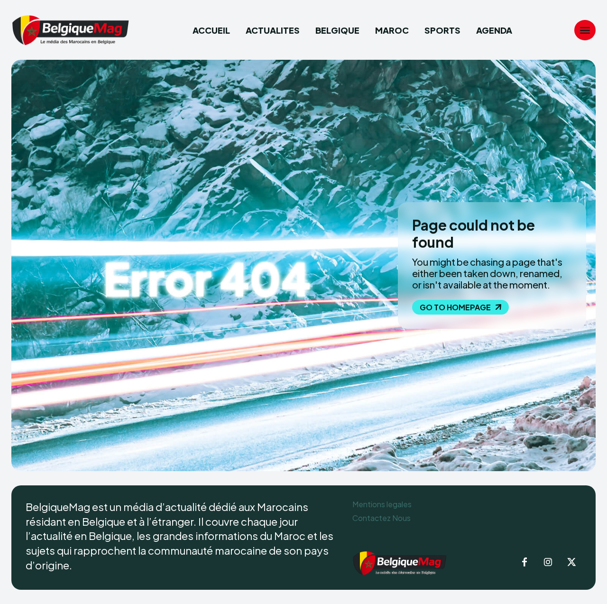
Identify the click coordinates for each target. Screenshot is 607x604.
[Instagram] (548, 562)
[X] (571, 562)
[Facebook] (524, 562)
